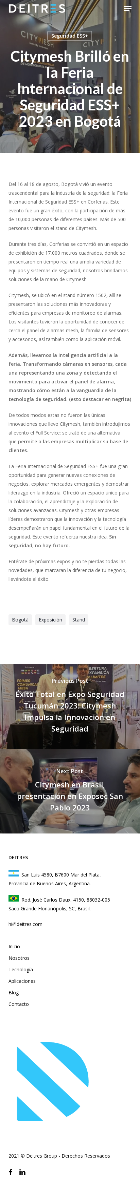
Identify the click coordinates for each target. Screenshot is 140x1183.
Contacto (18, 1004)
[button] (128, 8)
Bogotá (20, 619)
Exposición (50, 619)
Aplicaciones (22, 981)
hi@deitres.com (25, 924)
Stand (78, 619)
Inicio (14, 946)
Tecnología (20, 969)
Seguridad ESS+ (69, 36)
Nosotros (19, 958)
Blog (13, 992)
